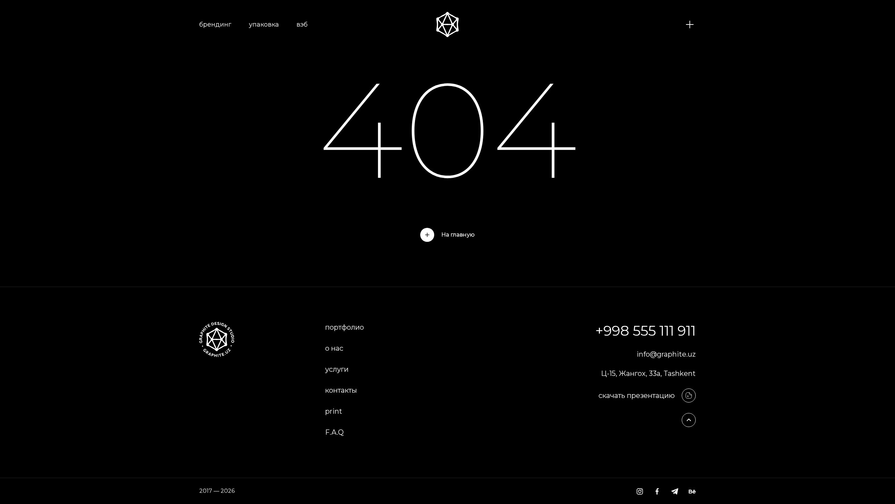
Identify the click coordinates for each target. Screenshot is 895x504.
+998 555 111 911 (645, 330)
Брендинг (215, 24)
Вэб (302, 24)
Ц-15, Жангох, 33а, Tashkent (648, 373)
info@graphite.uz (666, 354)
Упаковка (264, 24)
